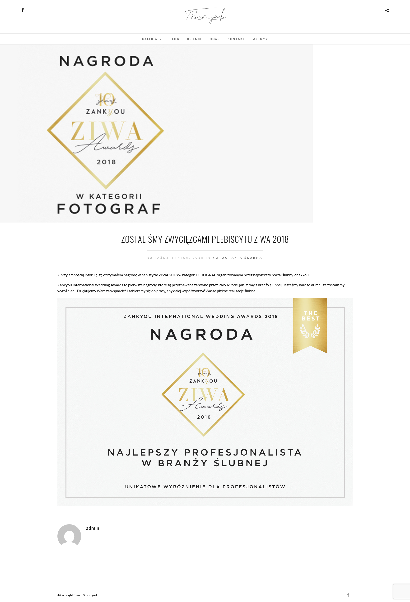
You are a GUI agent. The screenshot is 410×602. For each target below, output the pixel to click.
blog (174, 39)
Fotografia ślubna (238, 257)
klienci (194, 39)
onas (215, 39)
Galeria (150, 39)
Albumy (260, 39)
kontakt (236, 39)
